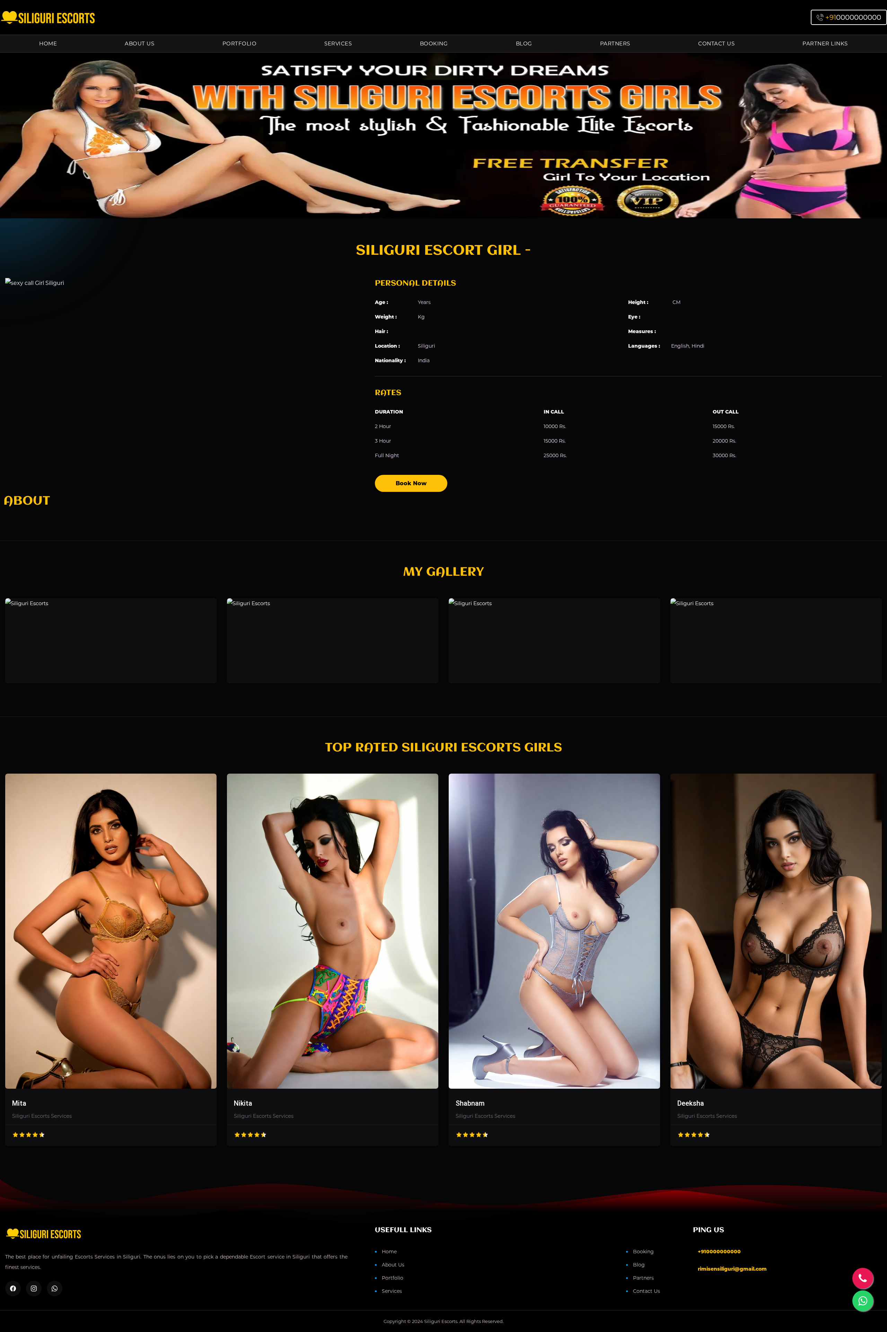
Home (48, 43)
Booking (434, 43)
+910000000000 (719, 1251)
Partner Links (825, 43)
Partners (615, 43)
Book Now (411, 483)
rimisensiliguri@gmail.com (732, 1269)
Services (338, 43)
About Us (139, 43)
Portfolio (239, 43)
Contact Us (716, 43)
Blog (524, 43)
